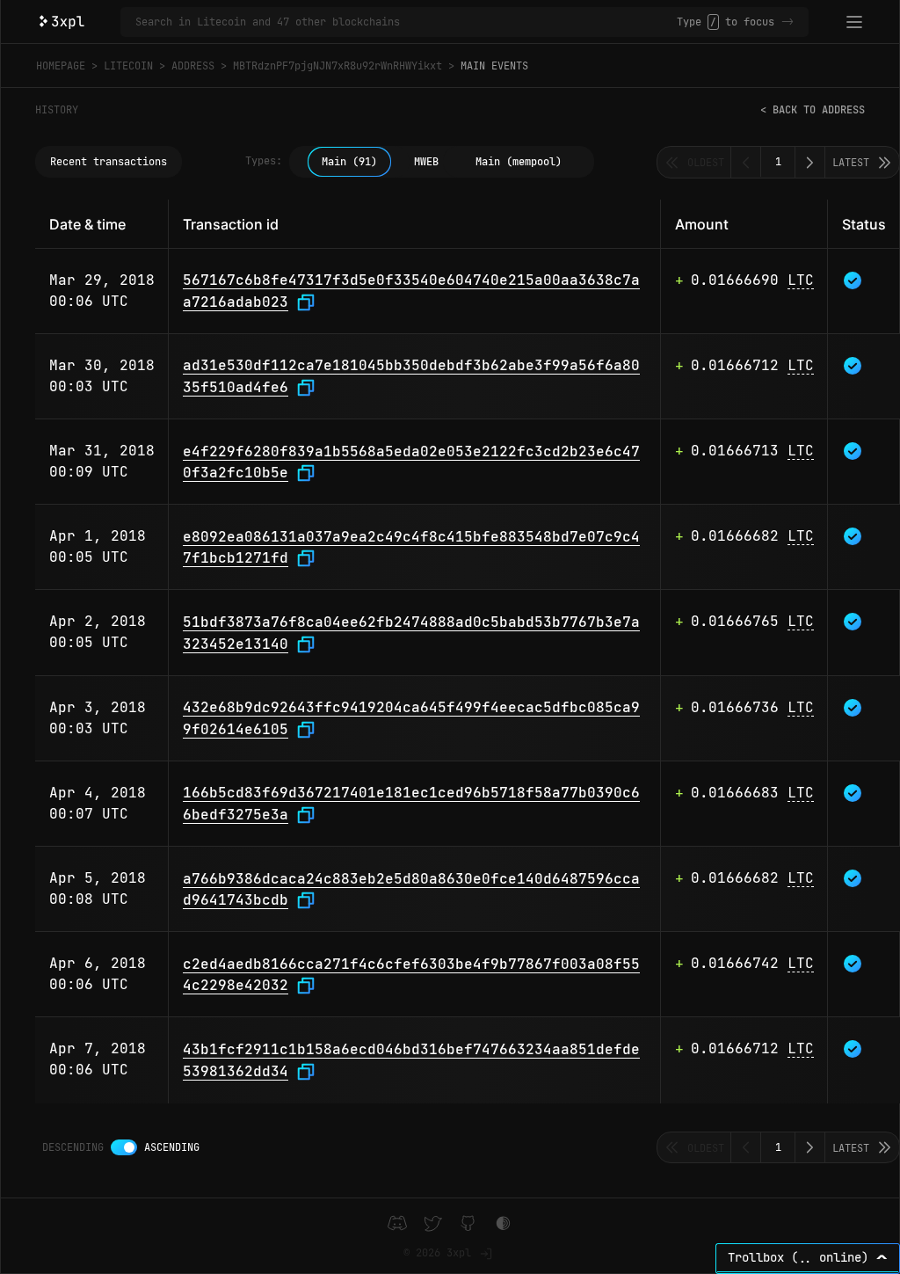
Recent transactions (108, 162)
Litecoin (128, 66)
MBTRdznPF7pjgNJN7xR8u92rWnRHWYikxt (337, 66)
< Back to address (812, 110)
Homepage (60, 66)
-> (787, 22)
